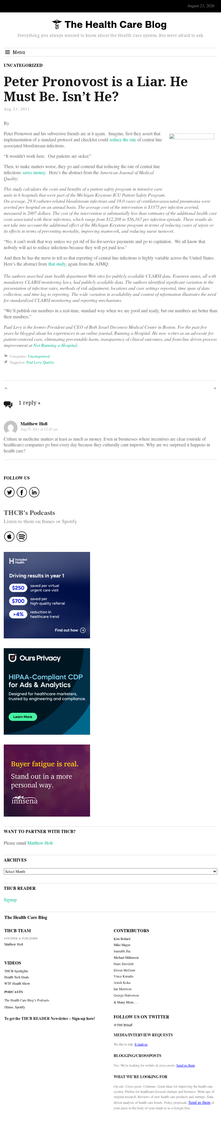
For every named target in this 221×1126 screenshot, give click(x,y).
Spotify (20, 1007)
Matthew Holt (33, 423)
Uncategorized (23, 65)
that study (57, 264)
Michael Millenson (126, 957)
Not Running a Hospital (55, 345)
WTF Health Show (17, 983)
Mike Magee (122, 945)
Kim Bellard (122, 939)
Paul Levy (33, 362)
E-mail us (141, 1044)
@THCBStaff (123, 1025)
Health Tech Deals (16, 977)
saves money (33, 172)
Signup (10, 899)
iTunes (8, 1007)
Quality (48, 362)
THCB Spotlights (16, 971)
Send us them (185, 1065)
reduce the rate (123, 139)
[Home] (109, 25)
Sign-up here (83, 1018)
